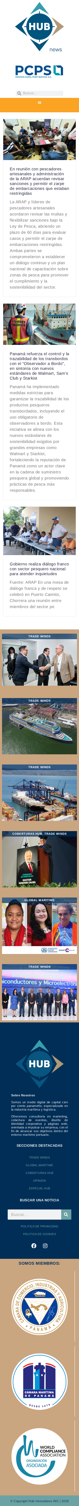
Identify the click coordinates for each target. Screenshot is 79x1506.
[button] (39, 102)
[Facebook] (34, 1246)
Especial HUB (39, 1188)
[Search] (66, 1214)
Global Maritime (39, 1165)
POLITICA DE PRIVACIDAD (39, 1226)
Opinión (39, 1180)
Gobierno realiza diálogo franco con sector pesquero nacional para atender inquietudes (39, 569)
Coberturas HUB (39, 1173)
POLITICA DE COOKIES (39, 1234)
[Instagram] (45, 1246)
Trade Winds (39, 1157)
